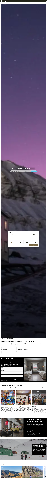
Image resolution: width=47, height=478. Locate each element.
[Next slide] (14, 398)
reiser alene (5, 364)
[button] (20, 171)
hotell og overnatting (5, 338)
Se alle (6, 464)
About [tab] (34, 234)
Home (2, 338)
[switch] (20, 242)
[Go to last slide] (1, 398)
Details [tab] (23, 234)
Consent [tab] (13, 234)
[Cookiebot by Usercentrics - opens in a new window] (35, 232)
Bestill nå (35, 453)
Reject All (13, 245)
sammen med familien (17, 364)
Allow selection (23, 245)
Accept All (33, 245)
